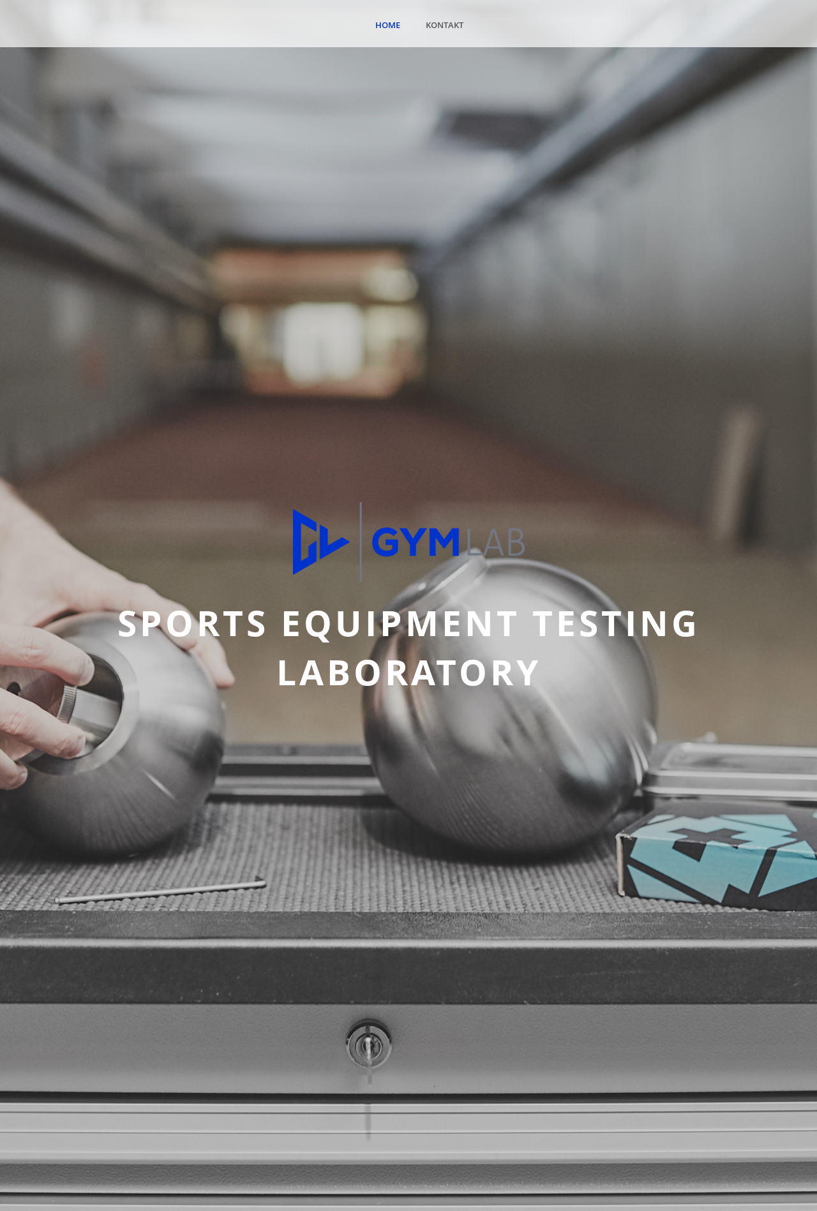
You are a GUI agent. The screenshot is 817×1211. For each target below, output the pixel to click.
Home (387, 25)
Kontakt (444, 25)
